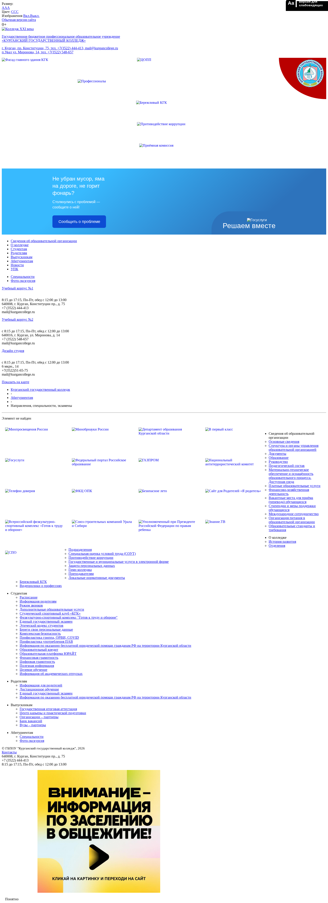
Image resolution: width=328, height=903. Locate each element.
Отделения (277, 545)
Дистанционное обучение (39, 689)
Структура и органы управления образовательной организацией (293, 448)
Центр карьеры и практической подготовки (53, 713)
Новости (17, 265)
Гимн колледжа (80, 570)
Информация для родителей (41, 685)
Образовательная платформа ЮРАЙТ (48, 653)
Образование (279, 458)
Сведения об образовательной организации (44, 241)
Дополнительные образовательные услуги (52, 609)
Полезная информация (37, 666)
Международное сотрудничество (294, 514)
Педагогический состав (287, 466)
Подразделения (80, 549)
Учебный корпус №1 (17, 288)
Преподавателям (81, 574)
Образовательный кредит (39, 649)
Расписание (28, 597)
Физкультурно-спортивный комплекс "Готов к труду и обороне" (69, 617)
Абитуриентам (22, 261)
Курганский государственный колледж (40, 389)
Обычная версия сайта (19, 20)
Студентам (19, 249)
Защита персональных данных (92, 566)
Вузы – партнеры (33, 725)
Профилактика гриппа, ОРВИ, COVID (49, 637)
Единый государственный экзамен (46, 621)
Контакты (9, 752)
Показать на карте (15, 382)
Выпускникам (21, 257)
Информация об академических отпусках (51, 674)
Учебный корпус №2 (17, 319)
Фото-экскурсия (23, 281)
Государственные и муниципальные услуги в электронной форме (119, 562)
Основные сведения (284, 441)
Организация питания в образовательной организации (292, 520)
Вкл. (26, 16)
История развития (282, 541)
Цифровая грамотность (37, 662)
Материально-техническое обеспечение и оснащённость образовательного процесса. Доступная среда (291, 476)
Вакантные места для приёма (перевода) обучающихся (291, 500)
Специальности (23, 277)
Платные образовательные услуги (294, 486)
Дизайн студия (13, 351)
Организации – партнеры (39, 717)
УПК (14, 269)
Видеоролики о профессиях (41, 586)
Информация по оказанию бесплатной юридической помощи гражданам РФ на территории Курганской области (105, 645)
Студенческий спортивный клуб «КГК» (50, 613)
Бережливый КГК (33, 582)
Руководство (278, 462)
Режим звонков (31, 605)
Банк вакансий (31, 721)
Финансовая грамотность (39, 658)
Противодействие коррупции (91, 558)
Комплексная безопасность (40, 633)
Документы (277, 454)
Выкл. (34, 16)
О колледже (20, 245)
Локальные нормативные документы (97, 578)
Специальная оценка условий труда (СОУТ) (102, 554)
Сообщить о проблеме (79, 221)
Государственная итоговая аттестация (48, 709)
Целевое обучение (33, 670)
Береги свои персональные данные (46, 629)
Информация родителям (38, 601)
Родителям (19, 253)
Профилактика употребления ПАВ (46, 641)
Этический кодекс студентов (41, 625)
